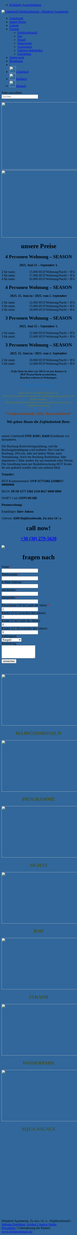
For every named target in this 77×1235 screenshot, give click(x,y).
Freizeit (14, 29)
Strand (21, 39)
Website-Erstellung (13, 1224)
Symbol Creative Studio (41, 1224)
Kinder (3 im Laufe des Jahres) (21, 620)
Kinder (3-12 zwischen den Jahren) (23, 613)
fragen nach (16, 57)
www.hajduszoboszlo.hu (17, 1231)
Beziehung (16, 61)
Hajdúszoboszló (27, 32)
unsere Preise (17, 22)
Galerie (14, 25)
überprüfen (10, 597)
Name (6, 566)
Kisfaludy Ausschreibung (25, 5)
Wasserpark (24, 43)
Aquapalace (24, 46)
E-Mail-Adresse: (13, 582)
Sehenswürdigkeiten (30, 50)
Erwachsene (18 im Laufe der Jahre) (25, 605)
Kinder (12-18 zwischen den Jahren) (24, 628)
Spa (19, 36)
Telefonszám (11, 574)
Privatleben (9, 1228)
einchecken (10, 589)
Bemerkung (9, 643)
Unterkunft (16, 18)
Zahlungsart (9, 636)
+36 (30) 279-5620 (38, 538)
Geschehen (24, 54)
